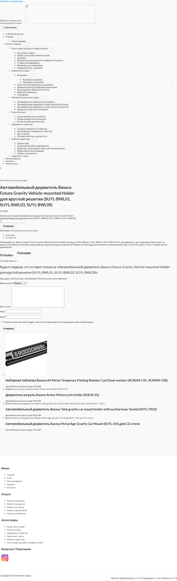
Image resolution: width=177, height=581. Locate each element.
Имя (2, 311)
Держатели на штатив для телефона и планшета (40, 60)
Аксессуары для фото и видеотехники (30, 48)
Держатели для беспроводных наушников (37, 87)
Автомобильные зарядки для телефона (36, 102)
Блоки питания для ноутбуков (31, 116)
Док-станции (23, 133)
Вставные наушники (32, 79)
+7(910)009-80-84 (14, 34)
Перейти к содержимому (11, 1)
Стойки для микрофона (28, 63)
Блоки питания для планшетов (31, 119)
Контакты (10, 161)
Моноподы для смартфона (29, 65)
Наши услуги (12, 163)
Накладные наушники (33, 82)
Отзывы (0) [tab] (11, 237)
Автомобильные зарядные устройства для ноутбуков (42, 104)
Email (3, 317)
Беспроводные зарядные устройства (34, 131)
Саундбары (22, 94)
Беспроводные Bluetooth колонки (33, 89)
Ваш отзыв (6, 306)
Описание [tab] (10, 235)
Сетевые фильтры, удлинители (32, 136)
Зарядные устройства (22, 124)
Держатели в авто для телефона (32, 109)
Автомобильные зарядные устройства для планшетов (43, 107)
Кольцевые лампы (26, 53)
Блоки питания (18, 112)
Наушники (22, 75)
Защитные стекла (20, 156)
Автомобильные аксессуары (25, 97)
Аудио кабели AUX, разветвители (33, 146)
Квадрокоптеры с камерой (29, 68)
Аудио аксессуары (20, 70)
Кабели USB (23, 143)
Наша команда (18, 41)
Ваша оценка (7, 283)
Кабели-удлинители (27, 153)
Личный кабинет (13, 158)
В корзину (8, 226)
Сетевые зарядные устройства (32, 128)
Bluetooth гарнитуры (27, 92)
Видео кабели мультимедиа (30, 151)
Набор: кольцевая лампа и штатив (33, 55)
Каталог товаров (13, 44)
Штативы (21, 58)
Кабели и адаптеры (21, 139)
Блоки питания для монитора (31, 121)
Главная (9, 36)
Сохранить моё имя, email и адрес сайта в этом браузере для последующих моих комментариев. (48, 322)
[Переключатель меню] (19, 37)
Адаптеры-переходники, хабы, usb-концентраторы (41, 148)
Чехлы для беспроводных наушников (35, 84)
